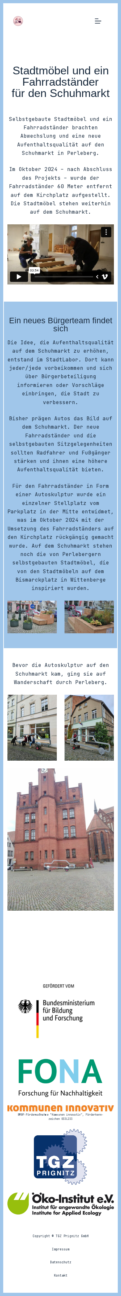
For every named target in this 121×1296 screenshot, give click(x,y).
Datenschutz (60, 1262)
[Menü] (98, 21)
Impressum (60, 1249)
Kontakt (60, 1275)
